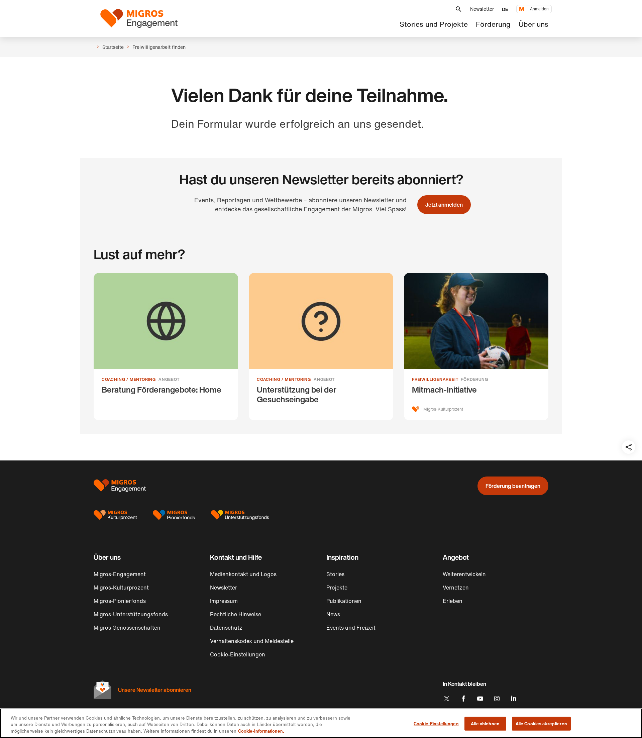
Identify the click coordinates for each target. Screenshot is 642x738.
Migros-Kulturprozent (121, 588)
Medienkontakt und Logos (243, 574)
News (333, 614)
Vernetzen (456, 588)
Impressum (224, 601)
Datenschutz (226, 628)
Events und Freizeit (351, 628)
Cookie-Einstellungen (436, 723)
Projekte (336, 588)
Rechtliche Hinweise (235, 614)
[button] (458, 9)
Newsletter (482, 8)
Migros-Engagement (120, 574)
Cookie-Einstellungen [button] (237, 654)
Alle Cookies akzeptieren (541, 723)
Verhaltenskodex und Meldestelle (252, 641)
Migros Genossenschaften (127, 628)
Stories (335, 574)
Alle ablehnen (485, 723)
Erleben (452, 601)
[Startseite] (139, 18)
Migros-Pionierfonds (120, 601)
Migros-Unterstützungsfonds (131, 614)
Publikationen (343, 601)
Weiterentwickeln (464, 574)
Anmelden (539, 9)
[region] (321, 723)
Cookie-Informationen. (261, 731)
